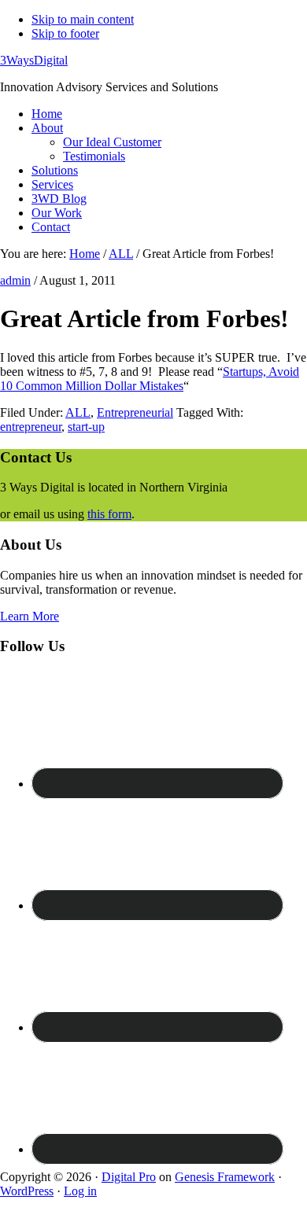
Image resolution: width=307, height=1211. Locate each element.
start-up (86, 426)
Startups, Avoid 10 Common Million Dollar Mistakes (149, 378)
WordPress (27, 1191)
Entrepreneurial (135, 412)
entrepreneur (30, 426)
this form (109, 514)
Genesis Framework (225, 1176)
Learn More (29, 616)
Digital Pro (129, 1176)
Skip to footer (65, 33)
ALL (78, 412)
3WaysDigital (34, 60)
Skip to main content (82, 19)
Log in (80, 1191)
